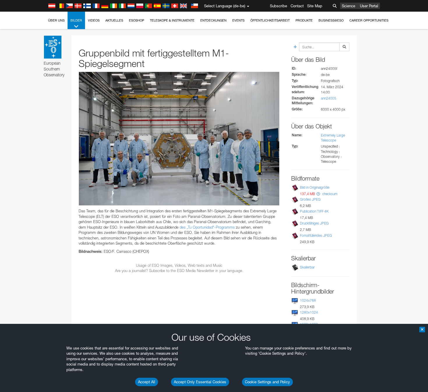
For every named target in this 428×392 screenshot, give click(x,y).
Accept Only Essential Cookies (200, 381)
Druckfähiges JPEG (314, 223)
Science (348, 5)
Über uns (56, 20)
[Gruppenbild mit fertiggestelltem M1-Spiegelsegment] (179, 138)
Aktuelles (114, 20)
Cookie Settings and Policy (267, 381)
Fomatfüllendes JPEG (316, 235)
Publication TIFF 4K (314, 211)
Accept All (146, 381)
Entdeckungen (213, 20)
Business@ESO (331, 20)
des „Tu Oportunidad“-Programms (207, 227)
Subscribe (278, 5)
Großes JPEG (310, 199)
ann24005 (328, 98)
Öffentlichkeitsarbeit (270, 20)
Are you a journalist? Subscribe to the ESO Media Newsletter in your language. (179, 270)
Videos (94, 20)
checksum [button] (329, 194)
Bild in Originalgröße (314, 187)
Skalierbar (307, 267)
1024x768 (308, 300)
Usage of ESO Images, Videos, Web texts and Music (179, 265)
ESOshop (136, 20)
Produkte (304, 20)
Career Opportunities (368, 20)
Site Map (314, 5)
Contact (297, 5)
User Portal (369, 5)
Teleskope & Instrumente (172, 20)
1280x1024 (309, 312)
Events (238, 20)
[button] (318, 194)
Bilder (76, 20)
